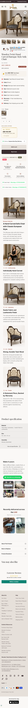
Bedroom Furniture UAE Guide (6, 646)
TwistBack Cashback (7, 610)
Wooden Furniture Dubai (6, 631)
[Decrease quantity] (4, 121)
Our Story (4, 598)
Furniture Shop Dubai (7, 627)
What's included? (7, 169)
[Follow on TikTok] (3, 679)
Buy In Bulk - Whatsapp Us (5, 604)
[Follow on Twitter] (7, 676)
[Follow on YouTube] (22, 676)
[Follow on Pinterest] (18, 676)
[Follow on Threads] (14, 676)
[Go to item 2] (9, 42)
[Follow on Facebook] (3, 676)
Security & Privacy (20, 606)
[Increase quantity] (9, 121)
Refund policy (19, 617)
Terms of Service (20, 614)
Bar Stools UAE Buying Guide (5, 638)
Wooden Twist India (6, 616)
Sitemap (4, 613)
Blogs (3, 608)
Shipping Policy (19, 619)
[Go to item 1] (4, 42)
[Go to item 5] (23, 42)
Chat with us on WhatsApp (14, 477)
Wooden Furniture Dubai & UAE (6, 651)
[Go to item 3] (14, 42)
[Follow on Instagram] (10, 676)
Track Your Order (20, 598)
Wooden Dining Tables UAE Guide (6, 642)
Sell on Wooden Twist (7, 618)
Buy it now (14, 151)
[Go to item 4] (18, 42)
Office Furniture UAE (7, 634)
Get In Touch (5, 601)
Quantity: (4, 118)
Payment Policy (19, 611)
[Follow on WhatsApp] (7, 679)
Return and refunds (20, 609)
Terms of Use (19, 603)
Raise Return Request (21, 601)
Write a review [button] (14, 581)
